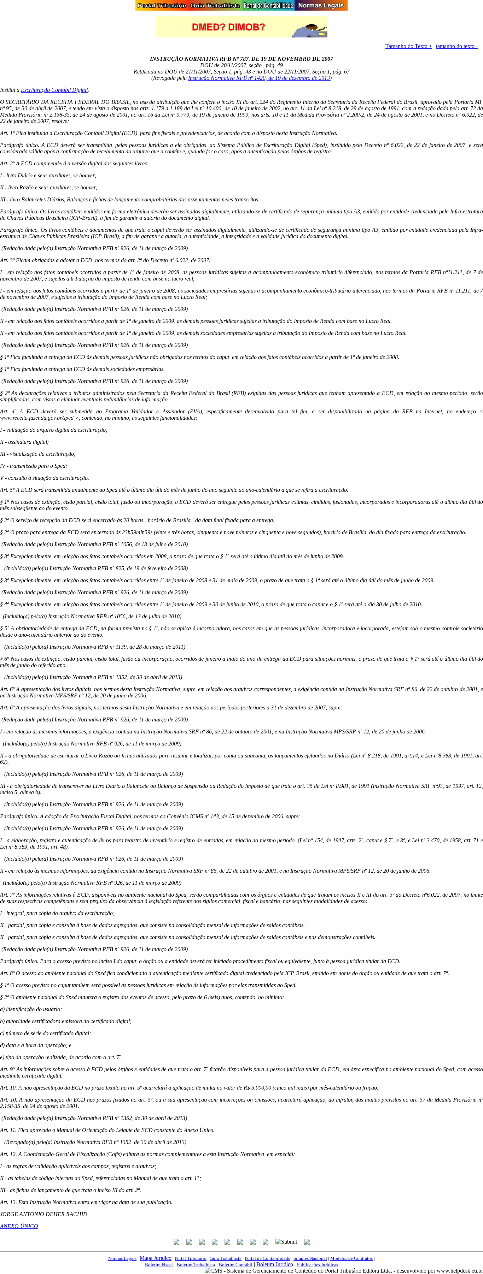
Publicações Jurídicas (317, 1264)
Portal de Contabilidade (267, 1258)
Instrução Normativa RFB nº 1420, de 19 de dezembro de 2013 (259, 78)
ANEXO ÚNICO (19, 1226)
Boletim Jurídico (274, 1264)
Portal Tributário (190, 1258)
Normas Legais (122, 1258)
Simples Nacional (310, 1258)
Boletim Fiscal (159, 1264)
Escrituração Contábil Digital (54, 90)
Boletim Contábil (235, 1264)
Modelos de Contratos (351, 1258)
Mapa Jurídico (155, 1258)
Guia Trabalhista (226, 1258)
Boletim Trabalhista (196, 1264)
